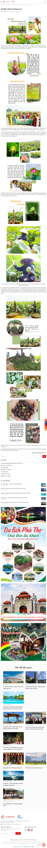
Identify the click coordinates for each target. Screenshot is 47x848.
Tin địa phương (4, 467)
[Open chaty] (43, 845)
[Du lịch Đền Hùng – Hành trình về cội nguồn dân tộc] (43, 485)
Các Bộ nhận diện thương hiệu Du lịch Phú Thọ (12, 463)
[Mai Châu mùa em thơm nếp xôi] (36, 758)
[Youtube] (32, 830)
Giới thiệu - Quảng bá (6, 469)
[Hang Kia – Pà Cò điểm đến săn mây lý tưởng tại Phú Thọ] (13, 775)
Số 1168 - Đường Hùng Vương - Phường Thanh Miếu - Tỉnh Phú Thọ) (15, 821)
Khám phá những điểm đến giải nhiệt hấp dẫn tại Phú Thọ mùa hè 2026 (15, 493)
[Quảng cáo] (23, 544)
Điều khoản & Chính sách (30, 839)
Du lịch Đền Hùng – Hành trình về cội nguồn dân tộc (11, 483)
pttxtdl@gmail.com (17, 824)
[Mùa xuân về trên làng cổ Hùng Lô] (13, 758)
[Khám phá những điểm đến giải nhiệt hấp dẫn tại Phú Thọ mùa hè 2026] (43, 494)
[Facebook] (25, 830)
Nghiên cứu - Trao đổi (6, 476)
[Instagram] (29, 830)
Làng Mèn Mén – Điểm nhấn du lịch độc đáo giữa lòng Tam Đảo (14, 497)
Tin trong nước (4, 471)
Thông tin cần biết (5, 473)
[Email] (46, 429)
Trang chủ (3, 4)
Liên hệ (21, 839)
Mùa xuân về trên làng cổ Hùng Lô (12, 768)
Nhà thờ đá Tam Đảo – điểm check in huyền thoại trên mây (13, 488)
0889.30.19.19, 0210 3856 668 (8, 822)
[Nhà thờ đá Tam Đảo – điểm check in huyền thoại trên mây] (43, 489)
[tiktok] (46, 427)
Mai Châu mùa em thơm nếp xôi (34, 768)
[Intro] (46, 420)
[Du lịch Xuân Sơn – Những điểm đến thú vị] (13, 794)
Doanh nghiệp (13, 839)
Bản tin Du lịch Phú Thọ (6, 465)
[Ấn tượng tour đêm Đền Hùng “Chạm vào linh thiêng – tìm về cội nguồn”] (13, 738)
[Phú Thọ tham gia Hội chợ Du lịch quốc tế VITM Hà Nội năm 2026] (43, 503)
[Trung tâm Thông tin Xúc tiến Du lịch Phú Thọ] (7, 2)
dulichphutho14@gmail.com (7, 824)
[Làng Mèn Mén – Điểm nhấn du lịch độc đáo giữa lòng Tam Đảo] (43, 499)
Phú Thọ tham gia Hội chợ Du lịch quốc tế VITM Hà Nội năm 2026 (14, 502)
